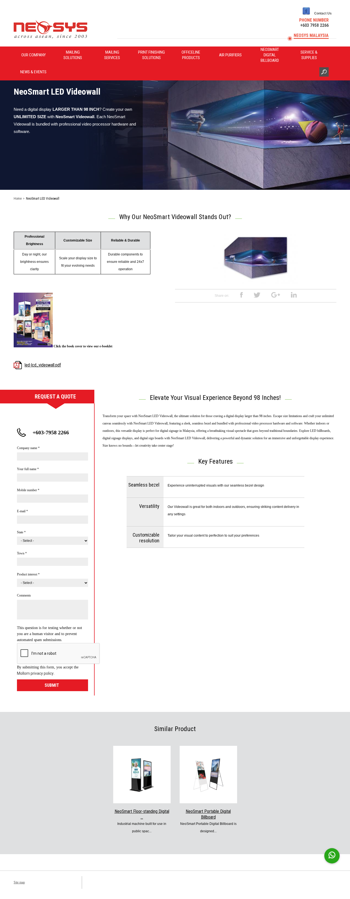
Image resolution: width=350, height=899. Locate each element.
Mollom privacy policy (35, 673)
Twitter (257, 295)
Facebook (241, 295)
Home (18, 198)
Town (22, 553)
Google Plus (275, 295)
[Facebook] (306, 15)
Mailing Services (112, 55)
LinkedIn (294, 295)
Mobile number (28, 490)
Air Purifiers (230, 55)
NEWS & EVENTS (33, 71)
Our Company (33, 55)
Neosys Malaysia (311, 35)
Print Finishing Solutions (151, 55)
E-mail (22, 511)
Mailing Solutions (72, 55)
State (21, 532)
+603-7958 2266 (51, 432)
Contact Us (323, 13)
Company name (28, 448)
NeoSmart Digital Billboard (270, 55)
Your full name (28, 469)
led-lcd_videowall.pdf (43, 365)
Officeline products (191, 55)
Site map (19, 882)
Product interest (28, 574)
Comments (24, 595)
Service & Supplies (309, 55)
